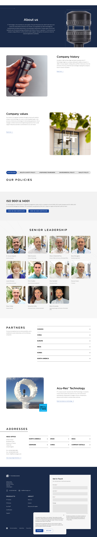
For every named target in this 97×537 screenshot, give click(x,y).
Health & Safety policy (27, 172)
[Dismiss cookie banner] (63, 515)
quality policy (84, 172)
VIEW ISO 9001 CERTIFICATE (16, 211)
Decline (48, 530)
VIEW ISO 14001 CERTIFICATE (38, 211)
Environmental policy (66, 172)
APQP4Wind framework (47, 172)
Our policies (11, 172)
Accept (39, 530)
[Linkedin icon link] (7, 528)
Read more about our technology (64, 401)
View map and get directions (13, 458)
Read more (59, 71)
